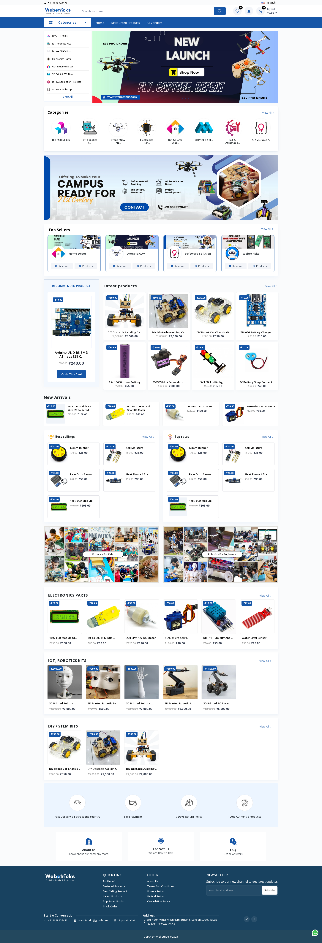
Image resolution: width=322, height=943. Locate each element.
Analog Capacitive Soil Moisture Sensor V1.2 (179, 638)
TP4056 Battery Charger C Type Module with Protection (257, 333)
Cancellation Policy (158, 901)
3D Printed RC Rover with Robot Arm (216, 704)
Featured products (114, 886)
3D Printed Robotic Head (61, 704)
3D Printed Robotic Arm (180, 703)
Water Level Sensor (138, 638)
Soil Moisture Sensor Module (199, 408)
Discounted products (125, 23)
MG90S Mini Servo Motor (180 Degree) (169, 382)
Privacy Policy (155, 891)
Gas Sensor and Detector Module (214, 638)
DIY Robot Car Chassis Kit (212, 332)
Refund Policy (155, 896)
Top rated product (114, 901)
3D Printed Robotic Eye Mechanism (102, 704)
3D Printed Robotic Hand (138, 704)
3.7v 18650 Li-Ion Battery (124, 382)
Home (100, 23)
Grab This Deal (71, 374)
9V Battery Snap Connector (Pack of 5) (257, 382)
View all (68, 96)
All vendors (154, 23)
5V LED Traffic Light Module (213, 382)
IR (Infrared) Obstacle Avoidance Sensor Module (256, 638)
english (271, 2)
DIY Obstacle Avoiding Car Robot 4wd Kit (169, 333)
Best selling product (115, 891)
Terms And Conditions (160, 886)
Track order (110, 906)
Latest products (112, 896)
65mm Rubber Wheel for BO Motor (141, 408)
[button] (182, 98)
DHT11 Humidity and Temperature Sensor (101, 638)
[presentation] (102, 66)
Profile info (109, 881)
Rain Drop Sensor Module (257, 408)
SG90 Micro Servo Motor (82, 406)
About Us (152, 881)
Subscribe (269, 890)
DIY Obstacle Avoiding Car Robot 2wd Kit (124, 333)
